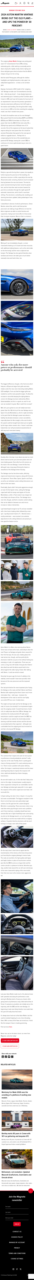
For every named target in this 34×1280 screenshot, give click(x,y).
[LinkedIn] (3, 1057)
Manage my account (17, 1242)
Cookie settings (17, 1259)
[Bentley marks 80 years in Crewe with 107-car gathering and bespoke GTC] (17, 1121)
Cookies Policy (17, 1237)
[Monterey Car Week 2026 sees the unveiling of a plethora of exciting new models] (17, 1079)
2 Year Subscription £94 (10, 1040)
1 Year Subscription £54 (9, 1046)
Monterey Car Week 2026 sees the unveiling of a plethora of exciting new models (16, 1095)
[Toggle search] (28, 3)
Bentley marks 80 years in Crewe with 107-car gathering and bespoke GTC (16, 1135)
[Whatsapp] (12, 1057)
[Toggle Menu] (32, 3)
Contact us (17, 1231)
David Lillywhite (12, 30)
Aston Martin (13, 61)
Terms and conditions (17, 1253)
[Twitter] (9, 1057)
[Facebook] (6, 1057)
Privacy (17, 1248)
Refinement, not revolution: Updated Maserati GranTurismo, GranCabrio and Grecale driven (16, 1174)
